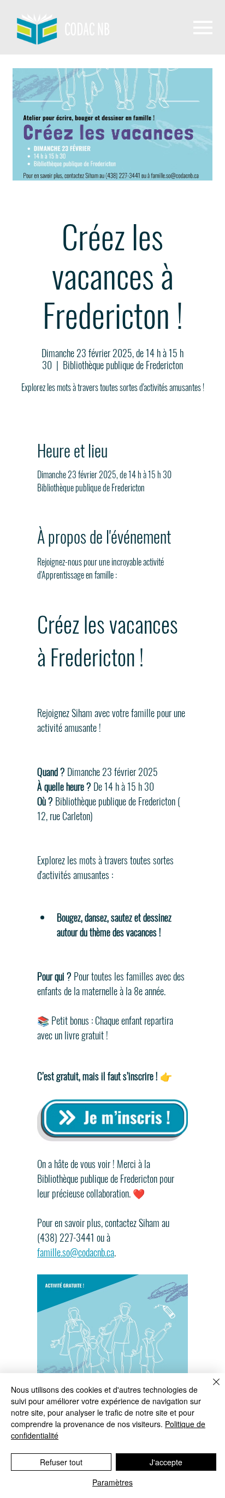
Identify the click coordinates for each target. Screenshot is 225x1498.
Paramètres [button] (112, 1482)
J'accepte (166, 1462)
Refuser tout (61, 1462)
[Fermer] (210, 1388)
